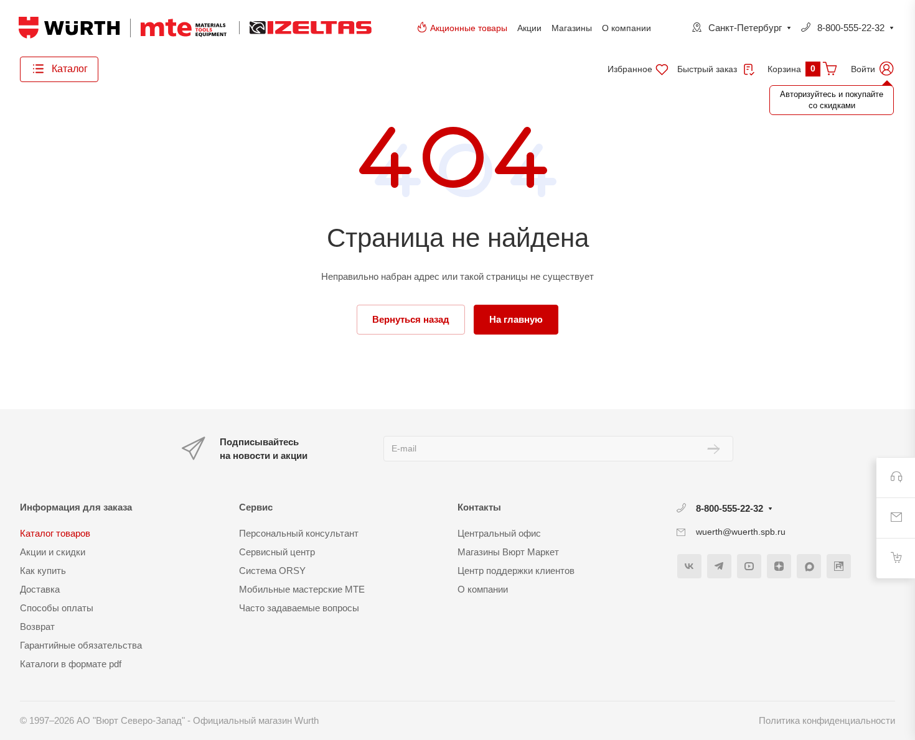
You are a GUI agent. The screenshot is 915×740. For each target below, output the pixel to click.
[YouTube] (749, 566)
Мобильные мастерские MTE (302, 589)
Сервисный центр (277, 552)
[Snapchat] (809, 566)
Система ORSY (272, 570)
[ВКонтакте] (689, 566)
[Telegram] (719, 566)
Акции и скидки (52, 552)
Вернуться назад (410, 319)
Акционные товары (468, 28)
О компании (626, 28)
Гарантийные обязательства (81, 645)
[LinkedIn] (839, 566)
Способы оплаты (56, 608)
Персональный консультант (299, 533)
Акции (529, 28)
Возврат (37, 626)
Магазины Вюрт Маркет (508, 552)
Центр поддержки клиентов (516, 570)
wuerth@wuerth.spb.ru (741, 532)
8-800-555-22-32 (850, 27)
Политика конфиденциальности (827, 720)
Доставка (40, 589)
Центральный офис (499, 533)
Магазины (571, 28)
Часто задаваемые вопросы (299, 608)
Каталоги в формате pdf (70, 664)
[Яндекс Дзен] (779, 566)
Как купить (43, 570)
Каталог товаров (55, 533)
